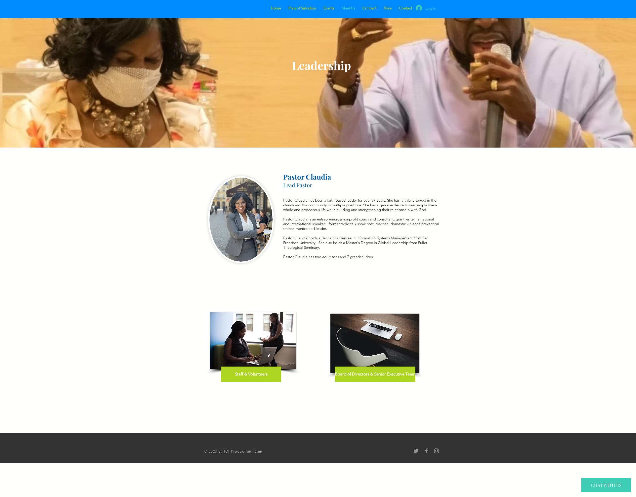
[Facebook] (426, 451)
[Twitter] (416, 451)
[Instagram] (436, 451)
